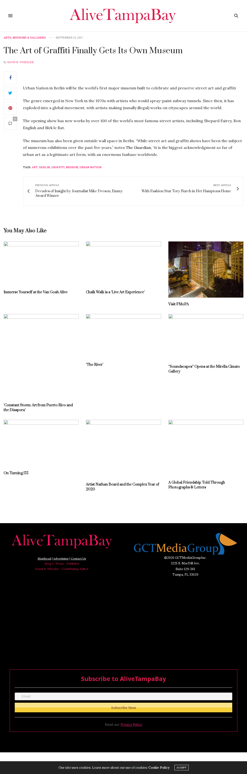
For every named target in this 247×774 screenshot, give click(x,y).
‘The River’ (94, 364)
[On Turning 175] (41, 443)
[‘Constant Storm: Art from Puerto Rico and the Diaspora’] (41, 356)
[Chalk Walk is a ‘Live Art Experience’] (123, 263)
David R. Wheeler (20, 62)
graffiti (57, 167)
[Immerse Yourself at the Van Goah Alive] (41, 263)
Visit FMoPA (178, 304)
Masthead (44, 558)
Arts (7, 37)
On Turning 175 (16, 473)
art (35, 167)
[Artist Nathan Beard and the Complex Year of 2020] (123, 449)
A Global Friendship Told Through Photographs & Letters (196, 485)
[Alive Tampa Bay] (123, 15)
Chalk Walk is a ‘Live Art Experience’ (115, 292)
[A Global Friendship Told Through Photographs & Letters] (205, 448)
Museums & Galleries (29, 37)
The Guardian (138, 147)
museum (72, 167)
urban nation (90, 167)
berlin (44, 167)
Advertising (61, 558)
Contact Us (78, 558)
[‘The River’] (123, 336)
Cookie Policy (159, 768)
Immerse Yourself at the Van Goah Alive (36, 292)
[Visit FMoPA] (205, 269)
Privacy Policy (131, 724)
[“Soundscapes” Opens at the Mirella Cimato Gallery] (205, 337)
